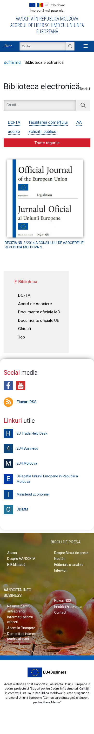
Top (21, 337)
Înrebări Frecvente (68, 607)
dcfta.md (12, 62)
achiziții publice (42, 131)
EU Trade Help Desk (26, 433)
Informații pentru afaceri (20, 619)
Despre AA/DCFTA (21, 559)
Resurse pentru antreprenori (19, 608)
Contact (60, 612)
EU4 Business (22, 448)
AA (79, 122)
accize (14, 131)
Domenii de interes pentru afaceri (21, 636)
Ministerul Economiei (28, 494)
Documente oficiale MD (39, 311)
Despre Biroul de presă (71, 553)
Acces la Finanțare (21, 628)
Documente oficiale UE (38, 320)
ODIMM (17, 509)
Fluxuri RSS (27, 402)
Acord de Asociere (35, 303)
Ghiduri (24, 328)
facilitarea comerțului (48, 122)
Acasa (12, 553)
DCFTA (14, 122)
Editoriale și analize (68, 565)
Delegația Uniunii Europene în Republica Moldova (42, 479)
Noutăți (59, 559)
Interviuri (60, 570)
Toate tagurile (47, 142)
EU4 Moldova (21, 463)
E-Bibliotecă (16, 565)
